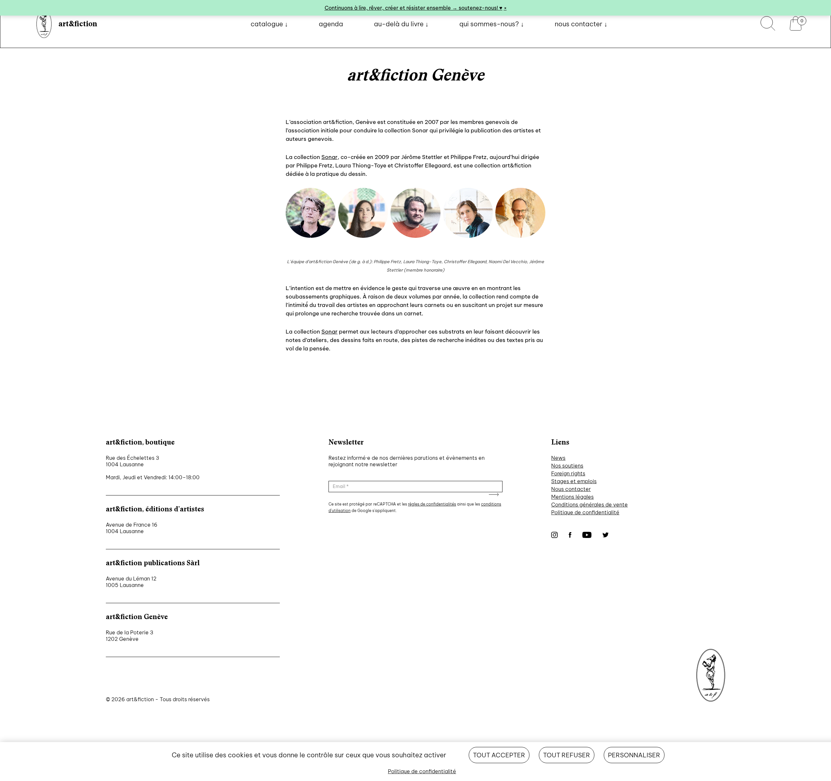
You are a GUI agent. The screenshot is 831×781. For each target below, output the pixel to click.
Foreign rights (568, 473)
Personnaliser (634, 755)
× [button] (505, 8)
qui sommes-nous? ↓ (491, 24)
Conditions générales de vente (589, 504)
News (558, 458)
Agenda (331, 24)
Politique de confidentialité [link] (422, 771)
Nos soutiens (567, 465)
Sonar (329, 157)
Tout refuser (566, 755)
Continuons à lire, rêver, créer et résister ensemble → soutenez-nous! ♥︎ (413, 8)
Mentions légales (572, 497)
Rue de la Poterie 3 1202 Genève (129, 635)
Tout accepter (499, 755)
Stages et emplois (574, 481)
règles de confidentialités (432, 504)
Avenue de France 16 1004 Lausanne (131, 527)
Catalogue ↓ (269, 24)
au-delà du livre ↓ (401, 24)
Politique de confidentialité (585, 512)
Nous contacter (571, 489)
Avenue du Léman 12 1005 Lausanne (131, 581)
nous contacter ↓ (581, 24)
